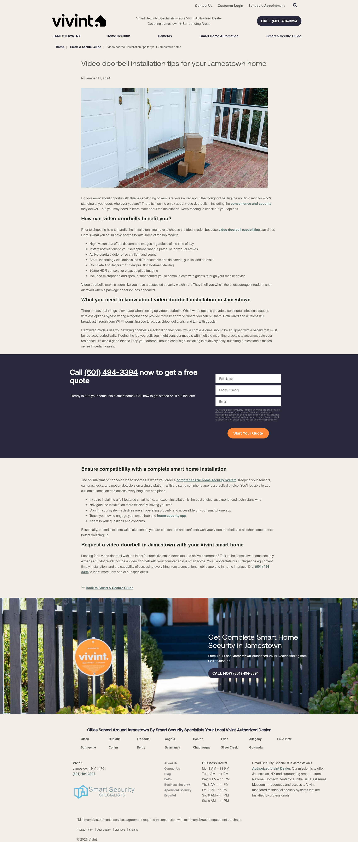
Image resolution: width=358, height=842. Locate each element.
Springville (88, 747)
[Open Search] (295, 5)
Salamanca (172, 747)
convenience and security (251, 203)
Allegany (255, 739)
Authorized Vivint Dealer (271, 768)
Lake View (284, 739)
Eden (224, 739)
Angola (170, 739)
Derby (141, 747)
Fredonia (143, 739)
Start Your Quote (248, 433)
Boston (198, 739)
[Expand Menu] (132, 36)
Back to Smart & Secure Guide (109, 587)
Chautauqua (201, 747)
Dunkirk (114, 739)
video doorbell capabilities (239, 229)
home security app (171, 515)
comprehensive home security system (206, 480)
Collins (114, 747)
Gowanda (256, 747)
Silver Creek (229, 747)
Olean (85, 739)
